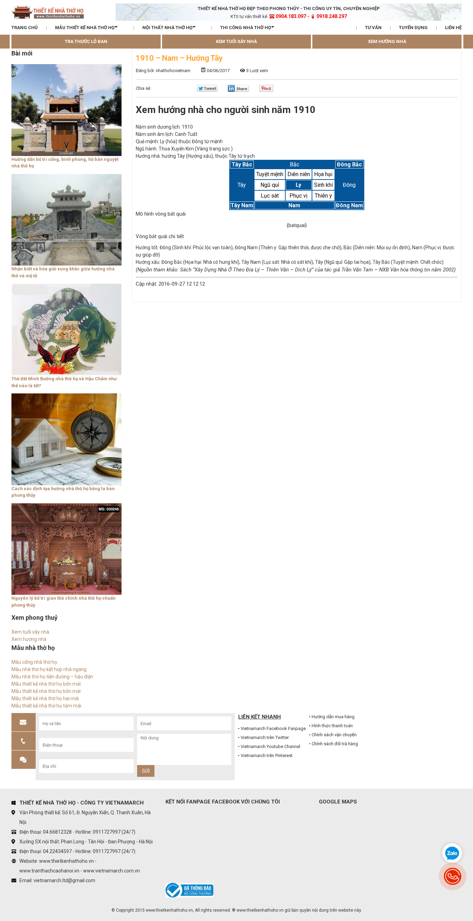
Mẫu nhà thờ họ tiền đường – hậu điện (52, 676)
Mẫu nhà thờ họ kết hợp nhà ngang (49, 669)
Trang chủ (24, 27)
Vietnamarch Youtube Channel (270, 746)
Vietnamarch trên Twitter (265, 737)
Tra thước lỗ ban (86, 41)
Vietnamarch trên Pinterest (267, 755)
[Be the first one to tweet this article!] (207, 90)
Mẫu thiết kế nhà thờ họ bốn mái (46, 684)
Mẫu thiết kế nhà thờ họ (85, 27)
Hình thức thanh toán (332, 725)
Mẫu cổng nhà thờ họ (34, 662)
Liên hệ (453, 27)
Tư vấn (373, 27)
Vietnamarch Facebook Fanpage (273, 728)
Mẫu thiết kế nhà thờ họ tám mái (46, 706)
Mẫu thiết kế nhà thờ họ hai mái (45, 698)
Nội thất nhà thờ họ (167, 27)
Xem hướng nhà (387, 41)
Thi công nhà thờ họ (245, 27)
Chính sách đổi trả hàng (335, 743)
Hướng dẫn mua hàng (333, 716)
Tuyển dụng (413, 27)
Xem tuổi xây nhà (236, 41)
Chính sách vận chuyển (334, 734)
